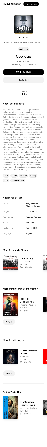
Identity (33, 176)
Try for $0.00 (25, 72)
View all (9, 322)
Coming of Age (18, 180)
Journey (23, 176)
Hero (6, 176)
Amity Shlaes (24, 61)
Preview (25, 37)
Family (14, 176)
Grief (6, 180)
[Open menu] (42, 3)
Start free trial (31, 4)
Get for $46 (23, 80)
